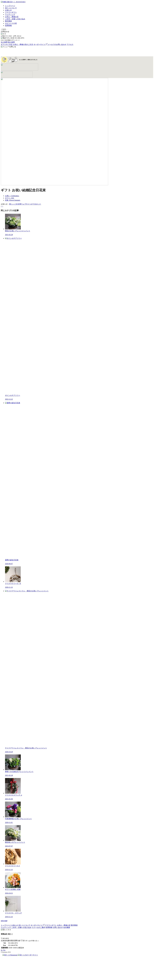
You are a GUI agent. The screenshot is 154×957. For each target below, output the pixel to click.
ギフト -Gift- (9, 198)
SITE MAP (4, 921)
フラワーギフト (11, 12)
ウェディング (10, 14)
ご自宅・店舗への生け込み (15, 19)
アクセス (70, 44)
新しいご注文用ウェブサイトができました (25, 204)
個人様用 (11, 42)
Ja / (3, 950)
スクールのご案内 (38, 927)
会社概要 (66, 927)
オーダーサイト (40, 44)
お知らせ (8, 10)
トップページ (10, 6)
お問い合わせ (58, 927)
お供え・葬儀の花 (11, 17)
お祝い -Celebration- (12, 196)
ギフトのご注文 (7, 44)
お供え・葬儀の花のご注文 (23, 44)
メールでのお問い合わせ (57, 44)
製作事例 (8, 21)
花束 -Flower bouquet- (12, 200)
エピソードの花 (11, 23)
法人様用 (4, 42)
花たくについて (11, 8)
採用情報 (8, 25)
